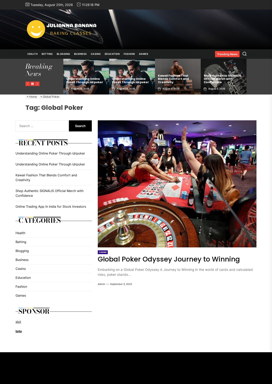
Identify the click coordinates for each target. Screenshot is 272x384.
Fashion (129, 53)
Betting (47, 53)
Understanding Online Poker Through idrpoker (84, 80)
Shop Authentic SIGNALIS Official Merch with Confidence (176, 79)
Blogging (63, 53)
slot (18, 322)
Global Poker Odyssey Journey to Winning (169, 259)
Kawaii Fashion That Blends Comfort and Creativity (127, 79)
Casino (96, 53)
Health (32, 53)
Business (80, 53)
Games (143, 53)
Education (112, 53)
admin (101, 284)
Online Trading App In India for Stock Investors (222, 80)
